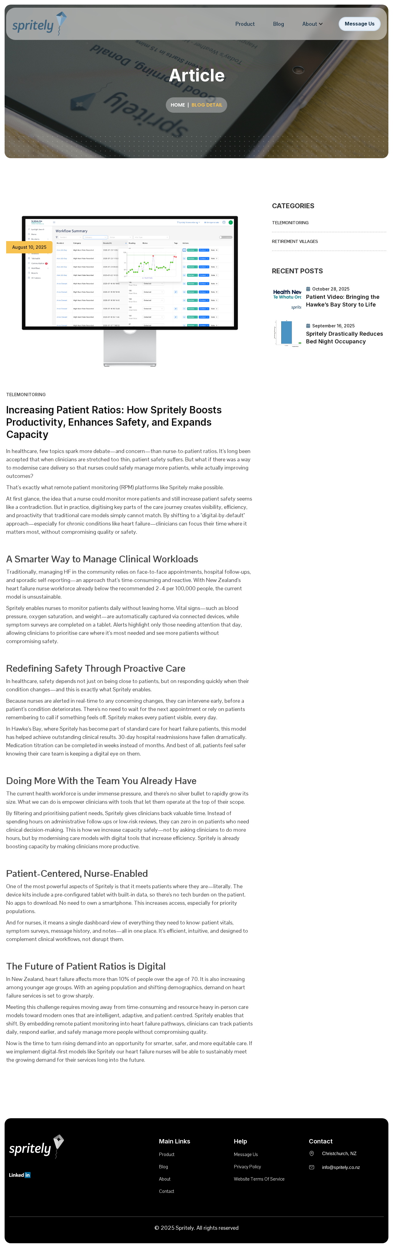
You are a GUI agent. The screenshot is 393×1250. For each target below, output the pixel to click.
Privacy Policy (247, 1167)
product (166, 1154)
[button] (312, 24)
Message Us (360, 24)
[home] (40, 24)
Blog (278, 24)
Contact (166, 1191)
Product (245, 24)
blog (163, 1167)
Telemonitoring (290, 222)
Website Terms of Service (259, 1179)
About (309, 24)
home (178, 105)
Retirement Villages (295, 241)
